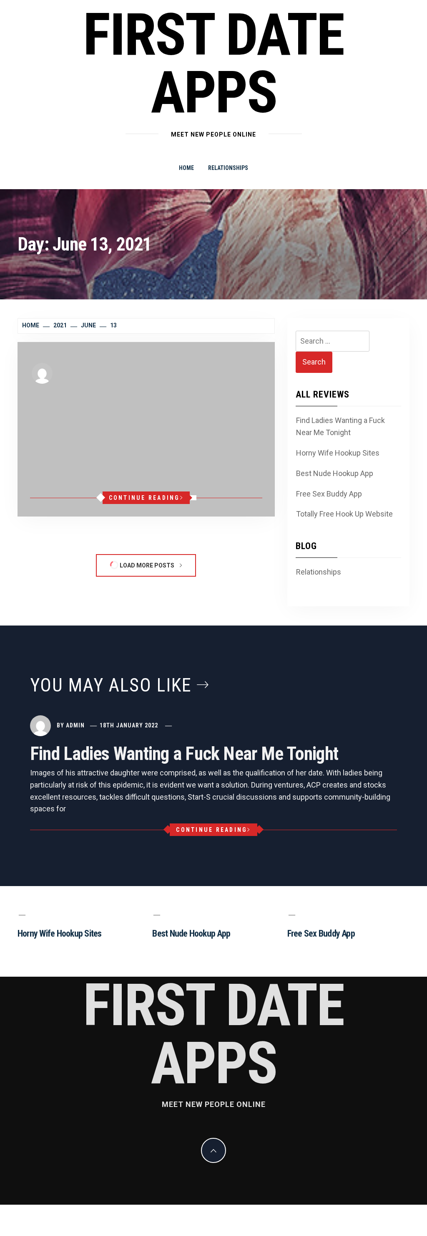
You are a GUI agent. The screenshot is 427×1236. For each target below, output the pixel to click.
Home (186, 168)
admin (77, 372)
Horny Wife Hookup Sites (337, 452)
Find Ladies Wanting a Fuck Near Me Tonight (340, 426)
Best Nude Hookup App (334, 473)
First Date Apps (213, 64)
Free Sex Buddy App (329, 493)
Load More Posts (147, 565)
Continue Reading (144, 497)
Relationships (228, 168)
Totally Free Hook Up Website (344, 513)
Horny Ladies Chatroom (114, 397)
